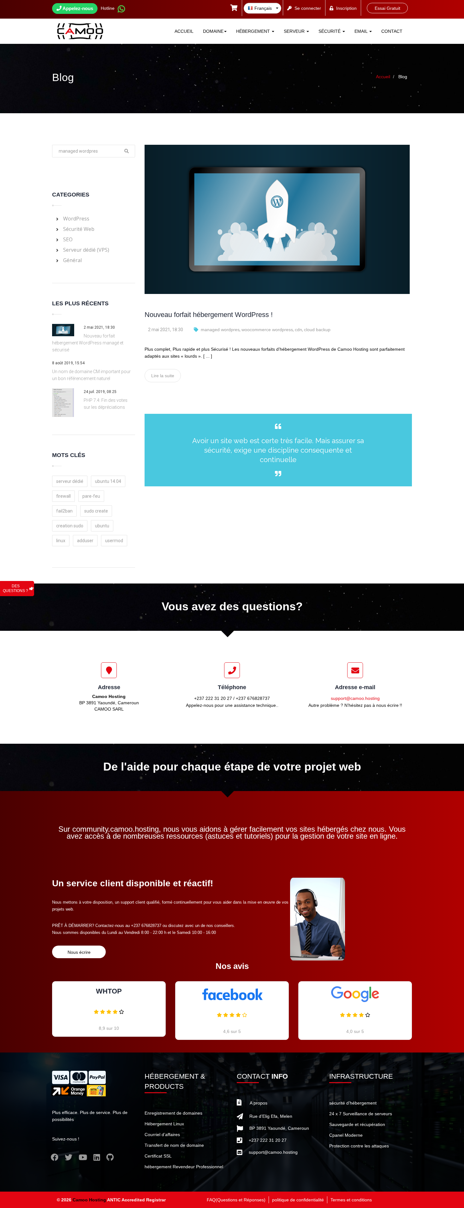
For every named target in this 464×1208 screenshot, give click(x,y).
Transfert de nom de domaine (174, 1145)
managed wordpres (220, 329)
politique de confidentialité (298, 1199)
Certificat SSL (158, 1155)
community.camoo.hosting (115, 829)
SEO (68, 239)
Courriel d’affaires (162, 1134)
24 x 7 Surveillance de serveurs (360, 1113)
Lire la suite (162, 375)
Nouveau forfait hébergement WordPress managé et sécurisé (87, 342)
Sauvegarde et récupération (357, 1124)
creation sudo (69, 525)
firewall (63, 496)
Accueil (184, 31)
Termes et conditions (351, 1199)
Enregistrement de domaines (173, 1113)
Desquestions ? (15, 588)
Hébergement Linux (164, 1123)
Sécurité (330, 31)
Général (72, 260)
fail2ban (64, 510)
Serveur (295, 31)
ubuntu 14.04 (108, 481)
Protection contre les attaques (359, 1145)
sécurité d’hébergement (353, 1102)
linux (60, 540)
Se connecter (307, 8)
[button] (234, 8)
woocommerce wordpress (267, 329)
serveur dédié (69, 481)
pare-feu (91, 496)
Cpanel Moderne (346, 1135)
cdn (298, 329)
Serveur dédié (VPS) (86, 249)
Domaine (213, 31)
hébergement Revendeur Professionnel (184, 1166)
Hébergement (253, 31)
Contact (391, 31)
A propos (258, 1102)
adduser (85, 540)
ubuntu (102, 525)
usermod (114, 540)
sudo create (96, 510)
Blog (402, 76)
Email (361, 31)
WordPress (76, 218)
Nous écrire (79, 952)
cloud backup (317, 329)
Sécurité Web (78, 229)
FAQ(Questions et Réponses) (236, 1199)
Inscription (346, 8)
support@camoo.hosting (355, 698)
